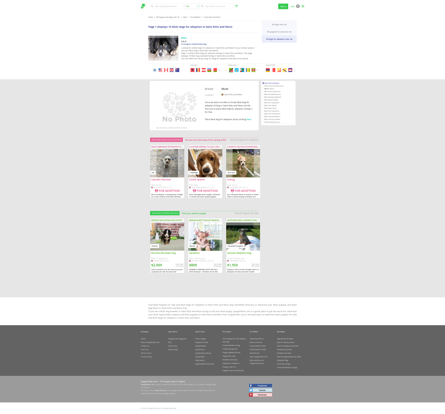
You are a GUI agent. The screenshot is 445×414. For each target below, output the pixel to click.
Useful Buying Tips (229, 349)
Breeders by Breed (284, 349)
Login (292, 6)
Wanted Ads (254, 353)
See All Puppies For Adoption (244, 139)
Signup (283, 6)
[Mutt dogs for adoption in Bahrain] (273, 70)
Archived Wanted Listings (287, 367)
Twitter (262, 390)
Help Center (172, 346)
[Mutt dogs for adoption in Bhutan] (279, 70)
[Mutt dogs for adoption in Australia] (177, 70)
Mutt (224, 89)
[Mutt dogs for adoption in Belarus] (215, 70)
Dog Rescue (200, 349)
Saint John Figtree (270, 105)
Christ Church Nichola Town (273, 86)
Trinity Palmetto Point (272, 122)
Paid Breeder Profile (258, 349)
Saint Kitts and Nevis (271, 83)
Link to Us (145, 349)
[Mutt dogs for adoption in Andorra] (198, 70)
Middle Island (269, 89)
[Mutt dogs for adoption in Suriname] (253, 70)
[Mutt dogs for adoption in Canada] (166, 70)
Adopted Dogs (282, 360)
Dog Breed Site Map (285, 338)
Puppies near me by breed (232, 370)
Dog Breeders (200, 346)
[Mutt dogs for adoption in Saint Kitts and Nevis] (231, 70)
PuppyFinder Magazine (177, 338)
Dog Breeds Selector (203, 353)
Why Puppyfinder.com (259, 356)
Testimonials (173, 349)
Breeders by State (284, 353)
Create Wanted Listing (231, 345)
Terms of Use (146, 353)
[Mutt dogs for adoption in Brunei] (285, 70)
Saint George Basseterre (272, 94)
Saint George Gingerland (272, 97)
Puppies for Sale (201, 342)
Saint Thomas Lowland (272, 119)
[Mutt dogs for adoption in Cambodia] (290, 70)
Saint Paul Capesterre (271, 111)
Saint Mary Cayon (270, 108)
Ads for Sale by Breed (285, 342)
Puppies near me (229, 367)
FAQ (170, 342)
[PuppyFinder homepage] (143, 6)
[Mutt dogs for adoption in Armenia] (268, 70)
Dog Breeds (200, 356)
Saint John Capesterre (271, 103)
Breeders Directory (230, 359)
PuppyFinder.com (149, 381)
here (249, 119)
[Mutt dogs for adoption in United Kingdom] (172, 70)
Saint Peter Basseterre (272, 116)
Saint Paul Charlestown (272, 114)
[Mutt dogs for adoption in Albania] (192, 70)
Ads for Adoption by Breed (287, 346)
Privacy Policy (146, 356)
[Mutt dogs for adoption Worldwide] (155, 70)
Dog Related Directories (204, 364)
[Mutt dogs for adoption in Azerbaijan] (209, 70)
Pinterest (262, 394)
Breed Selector (160, 390)
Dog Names (200, 360)
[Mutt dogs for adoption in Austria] (204, 70)
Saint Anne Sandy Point (272, 91)
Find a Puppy (200, 338)
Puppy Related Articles (231, 352)
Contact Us (145, 346)
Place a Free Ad (256, 342)
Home (150, 17)
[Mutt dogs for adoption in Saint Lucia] (236, 70)
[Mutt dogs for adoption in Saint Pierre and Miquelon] (242, 70)
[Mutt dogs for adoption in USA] (160, 70)
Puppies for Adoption (231, 363)
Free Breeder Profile (258, 346)
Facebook (262, 385)
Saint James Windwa (271, 100)
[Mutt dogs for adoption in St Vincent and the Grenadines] (248, 70)
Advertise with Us (257, 338)
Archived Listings (284, 364)
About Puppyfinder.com (150, 342)
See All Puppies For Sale (246, 213)
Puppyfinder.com (147, 384)
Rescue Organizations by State (289, 356)
